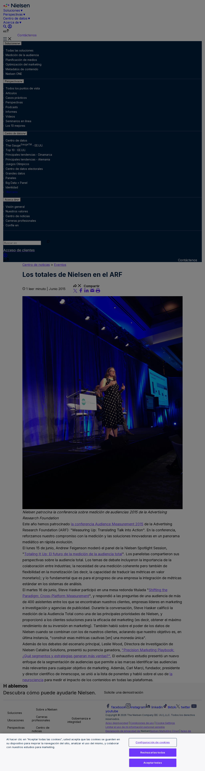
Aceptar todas (153, 762)
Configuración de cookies (153, 742)
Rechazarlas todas (152, 752)
